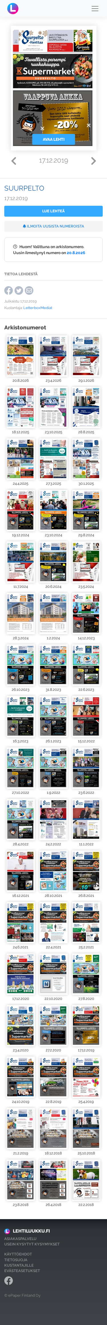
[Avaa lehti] (21, 356)
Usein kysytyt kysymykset (32, 1244)
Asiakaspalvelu (20, 1239)
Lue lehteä (53, 211)
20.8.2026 (76, 252)
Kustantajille (19, 1265)
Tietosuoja (15, 1260)
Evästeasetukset (22, 1271)
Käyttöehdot (18, 1254)
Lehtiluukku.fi (31, 1231)
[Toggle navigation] (95, 8)
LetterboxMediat (37, 308)
